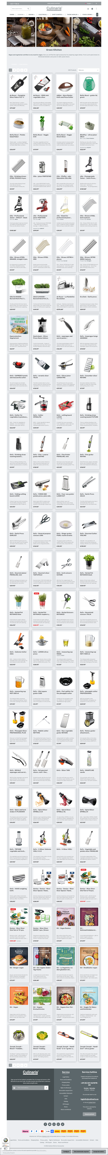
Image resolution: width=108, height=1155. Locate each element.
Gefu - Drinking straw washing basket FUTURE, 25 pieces (18, 455)
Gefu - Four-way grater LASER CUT (65, 495)
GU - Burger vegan (17, 968)
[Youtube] (49, 1124)
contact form (91, 1102)
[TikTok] (62, 1124)
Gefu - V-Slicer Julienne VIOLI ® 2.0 (42, 850)
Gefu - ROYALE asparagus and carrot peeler (17, 771)
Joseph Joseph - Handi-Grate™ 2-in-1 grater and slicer (66, 1047)
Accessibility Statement (65, 1093)
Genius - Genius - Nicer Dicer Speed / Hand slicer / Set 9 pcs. (65, 889)
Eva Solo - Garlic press (88, 297)
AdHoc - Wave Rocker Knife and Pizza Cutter (65, 96)
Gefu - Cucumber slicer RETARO (88, 376)
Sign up (17, 3)
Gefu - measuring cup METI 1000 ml (88, 653)
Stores (66, 1107)
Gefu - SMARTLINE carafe (87, 771)
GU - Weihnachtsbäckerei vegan (87, 929)
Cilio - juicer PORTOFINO (42, 176)
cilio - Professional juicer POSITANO (40, 217)
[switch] (5, 1149)
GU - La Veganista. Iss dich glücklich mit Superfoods (65, 969)
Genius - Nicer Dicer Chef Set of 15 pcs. (87, 889)
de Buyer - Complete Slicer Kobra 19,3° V (17, 96)
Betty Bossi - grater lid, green (89, 96)
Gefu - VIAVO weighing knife (18, 889)
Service (66, 1072)
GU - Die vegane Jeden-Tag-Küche (42, 969)
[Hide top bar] (96, 3)
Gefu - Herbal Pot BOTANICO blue (16, 613)
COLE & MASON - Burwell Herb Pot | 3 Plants (40, 298)
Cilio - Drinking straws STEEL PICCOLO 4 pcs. (18, 177)
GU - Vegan (14, 1007)
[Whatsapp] (58, 1124)
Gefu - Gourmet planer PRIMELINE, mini (18, 574)
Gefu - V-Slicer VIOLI (64, 849)
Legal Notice (65, 1077)
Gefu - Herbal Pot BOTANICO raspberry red (41, 613)
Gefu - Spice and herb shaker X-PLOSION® (18, 811)
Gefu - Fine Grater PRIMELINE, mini (63, 455)
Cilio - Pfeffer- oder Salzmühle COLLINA (64, 177)
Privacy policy (66, 1085)
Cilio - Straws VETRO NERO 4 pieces (87, 258)
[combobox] (19, 9)
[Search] (28, 9)
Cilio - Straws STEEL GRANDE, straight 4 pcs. (19, 258)
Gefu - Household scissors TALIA (86, 613)
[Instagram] (54, 1124)
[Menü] (9, 1138)
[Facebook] (45, 1124)
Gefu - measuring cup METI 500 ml (18, 692)
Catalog (66, 1101)
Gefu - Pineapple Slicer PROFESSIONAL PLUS (18, 732)
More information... (42, 1150)
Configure (66, 1151)
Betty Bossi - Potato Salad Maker (17, 136)
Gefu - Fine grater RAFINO (86, 455)
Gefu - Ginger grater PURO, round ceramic (64, 534)
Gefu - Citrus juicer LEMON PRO (64, 376)
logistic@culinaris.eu (89, 1099)
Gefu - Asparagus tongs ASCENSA (89, 337)
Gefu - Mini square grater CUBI (40, 692)
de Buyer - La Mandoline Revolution (66, 298)
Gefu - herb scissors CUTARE (64, 574)
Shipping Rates (66, 1082)
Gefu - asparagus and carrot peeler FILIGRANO (64, 337)
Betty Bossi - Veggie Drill (41, 136)
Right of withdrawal (66, 1088)
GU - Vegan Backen (64, 928)
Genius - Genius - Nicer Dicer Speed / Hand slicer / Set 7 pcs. (41, 889)
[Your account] (88, 9)
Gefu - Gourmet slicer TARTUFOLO (41, 574)
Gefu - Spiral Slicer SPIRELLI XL (64, 811)
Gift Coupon (66, 1104)
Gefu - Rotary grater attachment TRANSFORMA (87, 732)
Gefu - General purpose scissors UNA (42, 534)
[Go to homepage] (54, 9)
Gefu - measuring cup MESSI (65, 653)
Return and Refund (66, 1109)
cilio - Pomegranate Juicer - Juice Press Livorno (87, 177)
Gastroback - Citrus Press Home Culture (40, 337)
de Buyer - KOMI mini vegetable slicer (41, 96)
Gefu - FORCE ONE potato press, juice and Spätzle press (41, 495)
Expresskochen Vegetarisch (15, 337)
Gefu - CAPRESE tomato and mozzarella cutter (19, 376)
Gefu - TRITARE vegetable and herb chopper (17, 850)
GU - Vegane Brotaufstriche (38, 1008)
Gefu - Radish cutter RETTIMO (40, 732)
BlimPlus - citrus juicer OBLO (88, 136)
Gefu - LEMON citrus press (40, 653)
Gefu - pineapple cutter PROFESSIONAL (88, 692)
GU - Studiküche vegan (88, 968)
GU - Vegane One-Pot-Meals (65, 1008)
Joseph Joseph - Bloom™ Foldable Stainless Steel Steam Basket (18, 1047)
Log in (11, 3)
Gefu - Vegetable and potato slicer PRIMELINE (89, 850)
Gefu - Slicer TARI (63, 770)
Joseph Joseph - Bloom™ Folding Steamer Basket (39, 1047)
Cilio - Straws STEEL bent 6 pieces (87, 217)
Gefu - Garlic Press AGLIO (87, 495)
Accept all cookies (98, 1151)
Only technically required (81, 1151)
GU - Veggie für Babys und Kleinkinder (88, 1008)
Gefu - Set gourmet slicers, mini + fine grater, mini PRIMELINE (41, 771)
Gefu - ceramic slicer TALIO (41, 376)
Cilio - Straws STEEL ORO (40, 258)
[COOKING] (21, 14)
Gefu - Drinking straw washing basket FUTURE (89, 416)
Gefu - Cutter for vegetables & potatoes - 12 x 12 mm (19, 416)
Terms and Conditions (66, 1079)
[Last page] (25, 70)
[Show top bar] (96, 9)
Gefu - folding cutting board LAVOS (18, 495)
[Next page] (22, 70)
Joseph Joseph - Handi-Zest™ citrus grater (89, 1047)
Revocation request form (65, 1090)
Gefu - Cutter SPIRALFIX (38, 416)
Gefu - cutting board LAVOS (64, 416)
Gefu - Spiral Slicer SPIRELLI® (87, 811)
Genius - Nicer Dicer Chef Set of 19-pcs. (17, 929)
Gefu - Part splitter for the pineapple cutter (65, 692)
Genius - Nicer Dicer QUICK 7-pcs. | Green (41, 929)
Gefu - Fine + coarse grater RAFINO (40, 455)
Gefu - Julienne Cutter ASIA (18, 653)
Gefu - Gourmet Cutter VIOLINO (88, 534)
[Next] (97, 14)
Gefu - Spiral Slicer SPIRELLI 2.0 (40, 811)
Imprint (13, 1152)
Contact (66, 1096)
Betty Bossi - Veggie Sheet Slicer (64, 136)
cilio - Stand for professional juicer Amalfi (64, 217)
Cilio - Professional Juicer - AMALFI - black (18, 217)
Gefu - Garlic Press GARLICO (17, 534)
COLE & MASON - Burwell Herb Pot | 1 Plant (17, 298)
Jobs (65, 1098)
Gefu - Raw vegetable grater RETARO (65, 732)
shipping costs (45, 1136)
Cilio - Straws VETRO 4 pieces (65, 258)
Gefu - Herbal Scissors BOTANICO (65, 613)
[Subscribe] (46, 1088)
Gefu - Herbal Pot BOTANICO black (86, 574)
